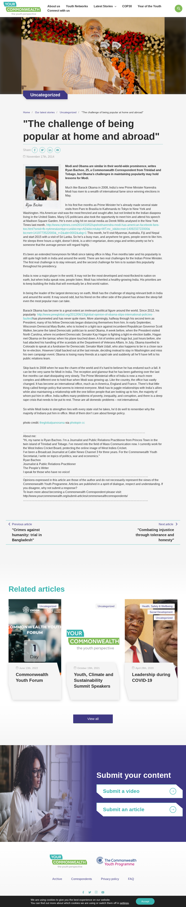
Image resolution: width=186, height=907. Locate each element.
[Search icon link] (178, 8)
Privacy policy (110, 879)
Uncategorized (68, 112)
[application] (114, 6)
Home (26, 112)
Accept (145, 901)
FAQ (131, 879)
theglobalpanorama (52, 422)
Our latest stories (45, 112)
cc (83, 422)
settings (124, 903)
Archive (57, 879)
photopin (75, 422)
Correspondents (81, 879)
